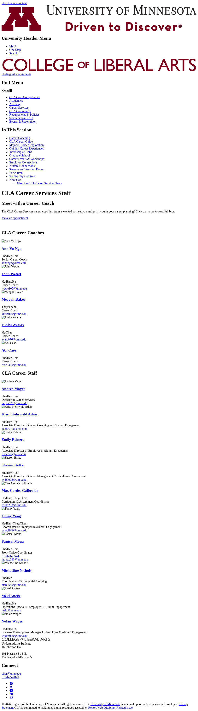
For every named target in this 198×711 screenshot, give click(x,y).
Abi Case (9, 350)
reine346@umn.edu (14, 454)
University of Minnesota (105, 704)
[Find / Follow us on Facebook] (11, 683)
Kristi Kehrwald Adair (19, 414)
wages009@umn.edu (14, 635)
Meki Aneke (11, 596)
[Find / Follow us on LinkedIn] (11, 694)
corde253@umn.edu (14, 505)
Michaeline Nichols (16, 570)
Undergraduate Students (16, 74)
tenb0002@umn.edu (14, 479)
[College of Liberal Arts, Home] (99, 70)
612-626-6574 (10, 556)
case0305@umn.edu (14, 364)
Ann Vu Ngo (11, 249)
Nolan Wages (12, 621)
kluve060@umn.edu (14, 314)
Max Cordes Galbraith (20, 490)
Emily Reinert (13, 440)
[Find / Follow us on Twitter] (11, 687)
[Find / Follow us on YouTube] (11, 690)
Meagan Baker (13, 299)
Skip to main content (14, 3)
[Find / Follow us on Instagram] (11, 697)
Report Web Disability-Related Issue (110, 707)
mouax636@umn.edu (15, 559)
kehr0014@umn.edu (14, 428)
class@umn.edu (11, 673)
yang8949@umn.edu (14, 530)
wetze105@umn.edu (14, 288)
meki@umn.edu (11, 610)
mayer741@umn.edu (14, 403)
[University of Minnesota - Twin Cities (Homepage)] (99, 30)
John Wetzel (11, 274)
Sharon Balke (12, 465)
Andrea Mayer (13, 389)
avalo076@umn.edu (14, 339)
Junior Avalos (13, 325)
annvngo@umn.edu (14, 263)
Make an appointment (15, 218)
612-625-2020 (10, 677)
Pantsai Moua (13, 541)
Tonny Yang (11, 516)
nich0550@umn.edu (14, 584)
